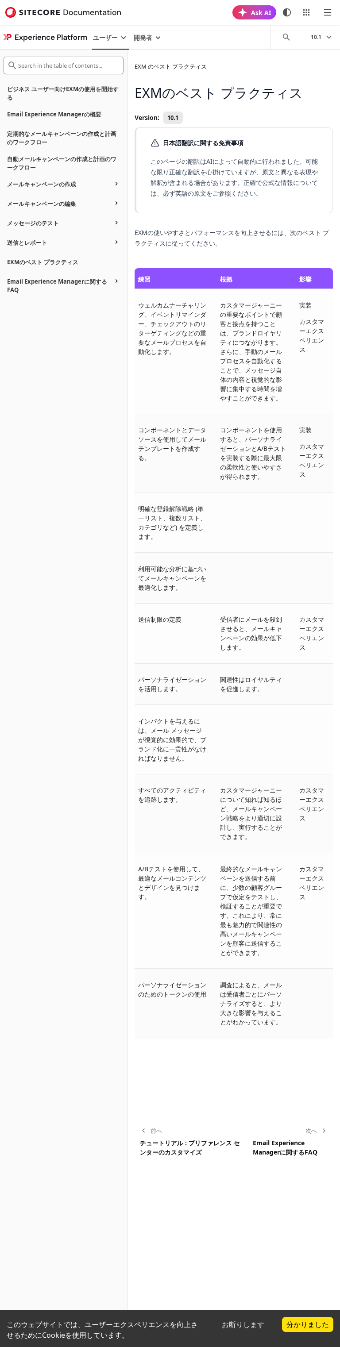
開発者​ (143, 37)
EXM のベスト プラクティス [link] (171, 66)
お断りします (243, 1324)
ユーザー (105, 37)
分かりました (307, 1324)
